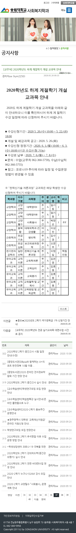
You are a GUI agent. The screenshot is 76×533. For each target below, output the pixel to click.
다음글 (7, 330)
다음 (36, 499)
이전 (17, 495)
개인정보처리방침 (12, 515)
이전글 (7, 320)
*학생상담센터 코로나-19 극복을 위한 (26, 446)
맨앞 (10, 495)
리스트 (63, 309)
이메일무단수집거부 (34, 515)
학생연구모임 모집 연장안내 (21, 430)
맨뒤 (43, 499)
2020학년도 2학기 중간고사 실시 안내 (26, 382)
